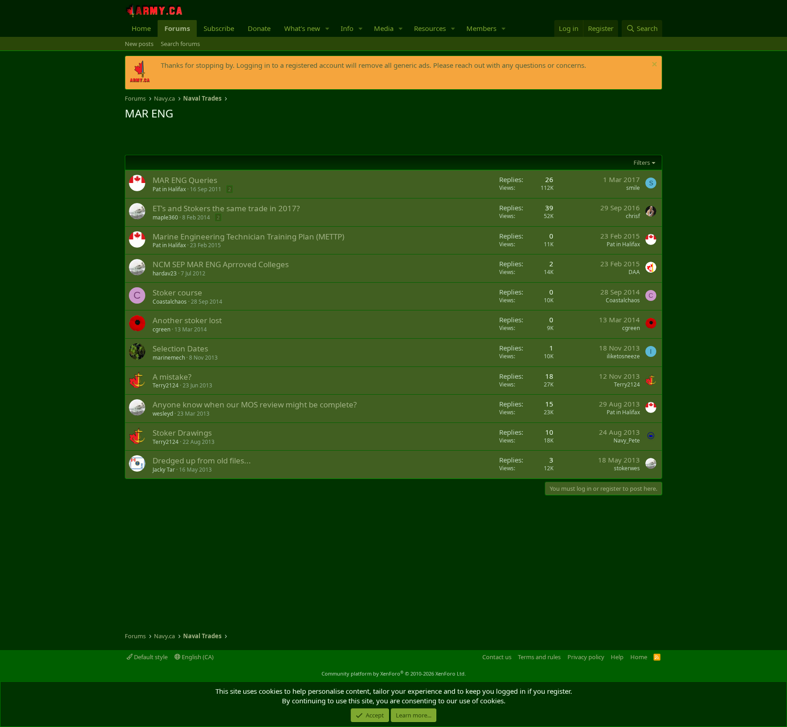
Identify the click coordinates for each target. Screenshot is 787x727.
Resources (430, 28)
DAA (634, 272)
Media (384, 28)
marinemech (169, 357)
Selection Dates (180, 348)
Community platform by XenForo (394, 673)
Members (481, 28)
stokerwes (627, 468)
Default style (150, 657)
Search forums (180, 44)
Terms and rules (539, 657)
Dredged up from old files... (202, 460)
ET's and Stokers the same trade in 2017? (226, 208)
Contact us (496, 657)
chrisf (633, 216)
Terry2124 (166, 385)
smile (633, 188)
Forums (177, 28)
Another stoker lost (187, 320)
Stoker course (177, 292)
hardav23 (165, 273)
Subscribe (219, 28)
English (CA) (197, 657)
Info (347, 28)
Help (617, 657)
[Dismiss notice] (653, 65)
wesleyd (163, 413)
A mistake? (172, 376)
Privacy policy (585, 657)
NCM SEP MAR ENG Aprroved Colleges (221, 264)
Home (141, 28)
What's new (302, 28)
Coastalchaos (170, 301)
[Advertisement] (231, 139)
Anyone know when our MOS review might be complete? (255, 404)
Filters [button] (642, 162)
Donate (259, 28)
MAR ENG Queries (185, 180)
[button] (327, 28)
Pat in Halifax (169, 189)
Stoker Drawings (182, 432)
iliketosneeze (623, 356)
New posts (139, 44)
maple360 (165, 217)
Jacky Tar (164, 469)
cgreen (161, 329)
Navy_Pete (626, 440)
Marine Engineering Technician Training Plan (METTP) (248, 236)
